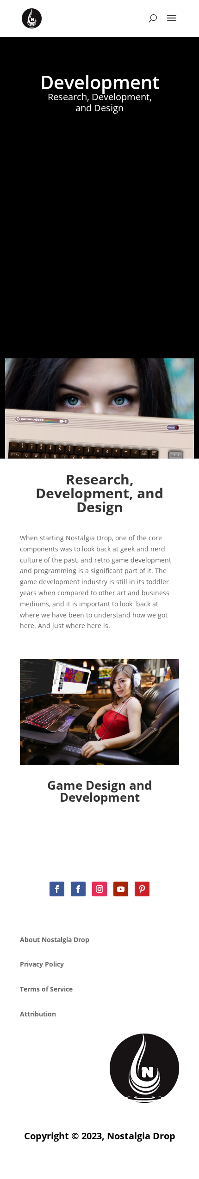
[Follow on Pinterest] (142, 889)
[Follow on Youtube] (120, 889)
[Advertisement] (99, 231)
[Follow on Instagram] (99, 889)
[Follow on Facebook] (57, 889)
